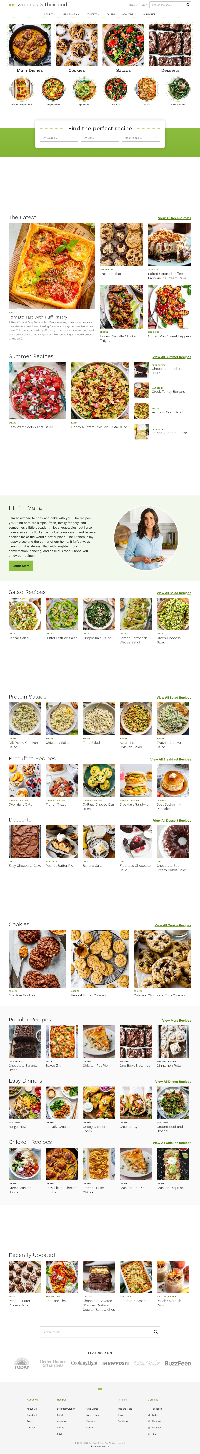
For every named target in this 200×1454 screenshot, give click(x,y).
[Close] (153, 692)
